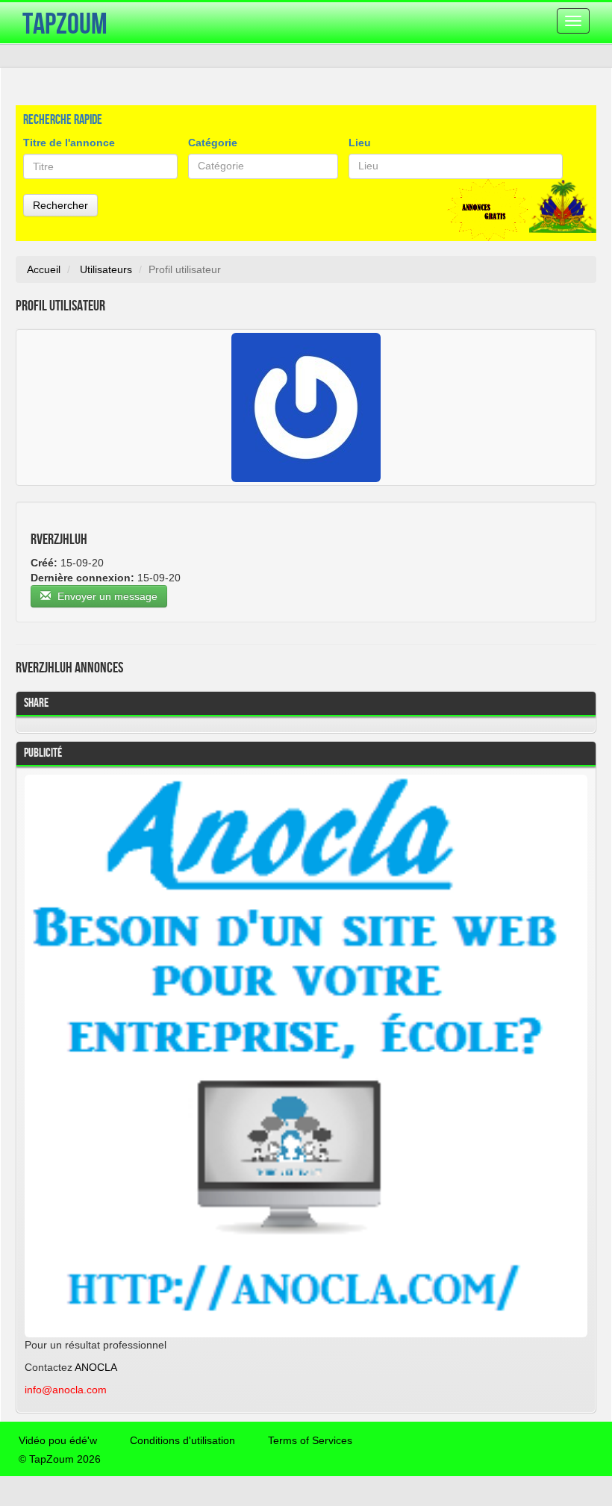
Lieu (360, 143)
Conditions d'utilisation (182, 1440)
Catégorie (212, 143)
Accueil (43, 269)
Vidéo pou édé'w (58, 1440)
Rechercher (60, 205)
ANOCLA (96, 1367)
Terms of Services (310, 1440)
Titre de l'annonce (69, 143)
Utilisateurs (106, 269)
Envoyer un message (105, 596)
